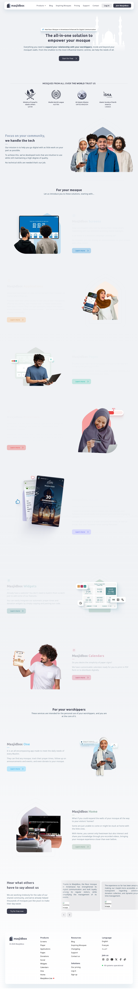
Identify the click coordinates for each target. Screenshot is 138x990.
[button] (63, 914)
